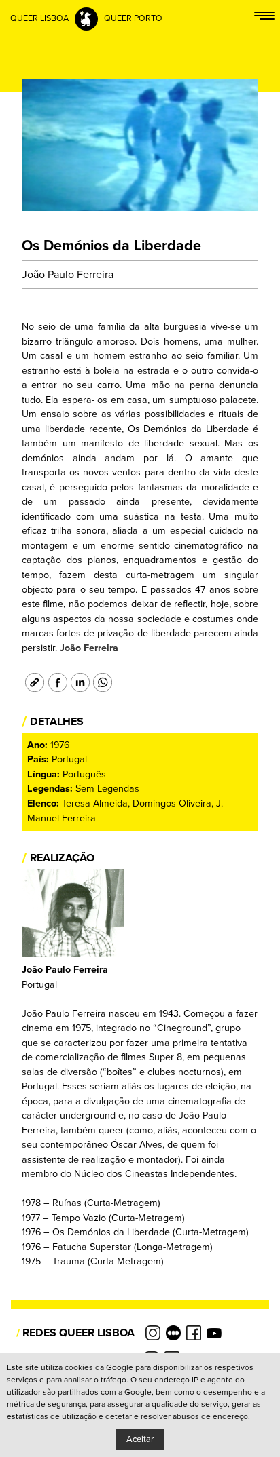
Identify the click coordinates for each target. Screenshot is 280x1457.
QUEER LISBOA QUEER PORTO (86, 19)
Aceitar (140, 1439)
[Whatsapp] (101, 682)
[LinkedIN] (78, 682)
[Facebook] (55, 682)
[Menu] (264, 18)
